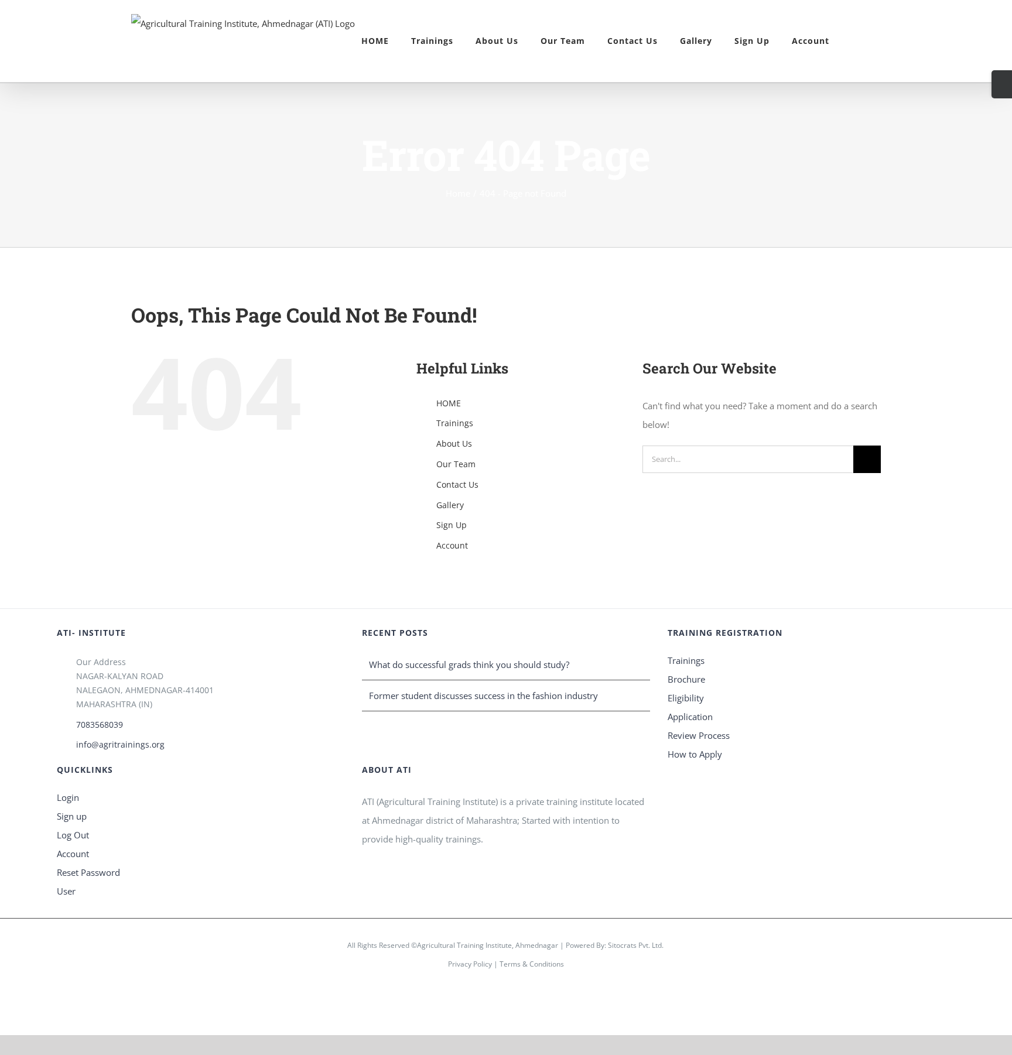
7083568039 (99, 724)
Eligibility (686, 698)
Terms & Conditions (532, 964)
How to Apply (695, 754)
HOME (448, 403)
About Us (454, 443)
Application (690, 716)
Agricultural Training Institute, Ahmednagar (487, 945)
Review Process (699, 735)
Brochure (686, 679)
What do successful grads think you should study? (469, 664)
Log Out (73, 835)
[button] (855, 41)
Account (452, 545)
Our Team (456, 464)
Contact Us (457, 484)
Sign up (72, 816)
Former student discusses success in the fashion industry (483, 695)
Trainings (454, 423)
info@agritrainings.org (120, 744)
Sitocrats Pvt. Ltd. (636, 945)
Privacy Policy (470, 964)
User (66, 891)
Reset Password (88, 872)
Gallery (450, 505)
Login (68, 797)
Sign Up (451, 524)
